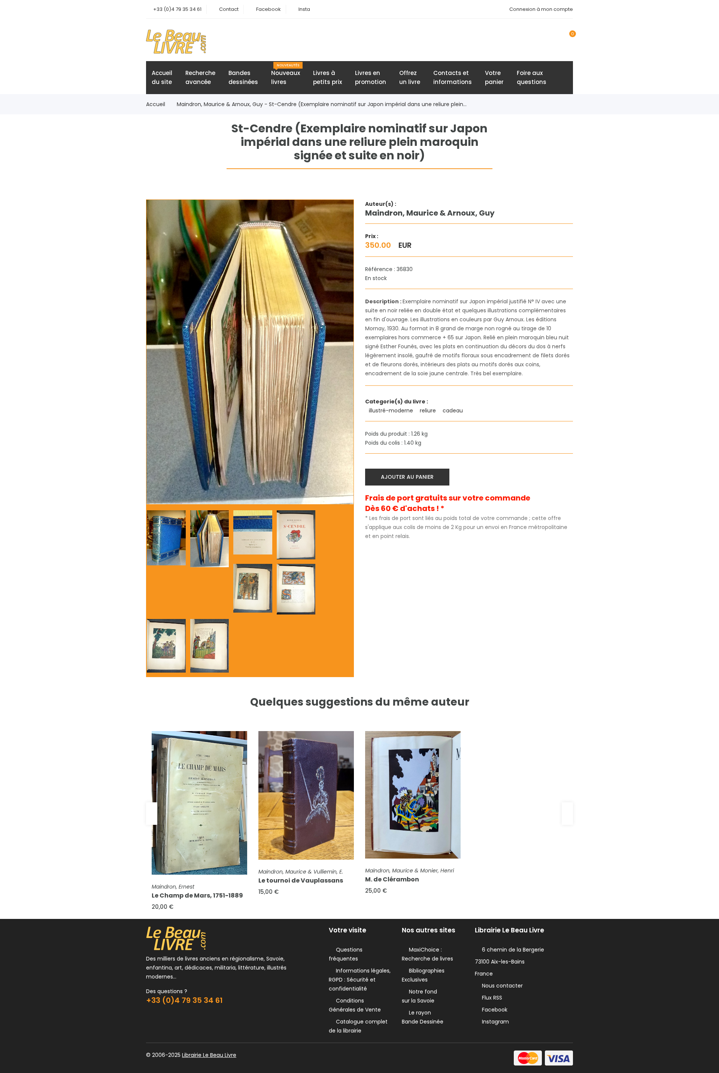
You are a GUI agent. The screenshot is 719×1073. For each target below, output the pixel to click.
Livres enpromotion (370, 77)
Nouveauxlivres (285, 74)
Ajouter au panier (407, 477)
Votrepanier (494, 77)
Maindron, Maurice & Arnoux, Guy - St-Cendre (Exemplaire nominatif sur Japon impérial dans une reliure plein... (322, 104)
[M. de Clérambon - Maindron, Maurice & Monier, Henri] (413, 795)
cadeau (453, 410)
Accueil (155, 104)
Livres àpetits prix (327, 77)
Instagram (494, 1021)
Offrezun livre (409, 77)
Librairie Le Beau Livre (209, 1055)
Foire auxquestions (531, 77)
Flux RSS (490, 997)
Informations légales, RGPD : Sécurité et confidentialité (360, 979)
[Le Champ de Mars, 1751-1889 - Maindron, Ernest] (199, 803)
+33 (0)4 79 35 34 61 (177, 9)
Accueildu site (162, 77)
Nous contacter (501, 985)
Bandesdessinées (243, 77)
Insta (304, 9)
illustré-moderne (392, 410)
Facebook (268, 9)
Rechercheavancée (200, 77)
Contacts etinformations (452, 77)
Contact (229, 9)
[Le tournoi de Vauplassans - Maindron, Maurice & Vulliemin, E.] (306, 795)
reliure (428, 410)
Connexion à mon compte (541, 9)
